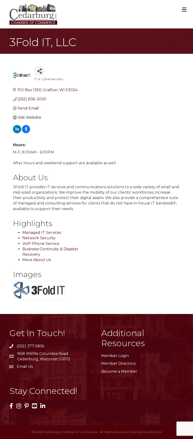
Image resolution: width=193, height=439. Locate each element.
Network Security (39, 238)
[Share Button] (39, 71)
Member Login (115, 355)
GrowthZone (152, 432)
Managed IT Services (41, 232)
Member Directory (118, 363)
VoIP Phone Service (40, 243)
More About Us (36, 260)
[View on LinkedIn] (17, 132)
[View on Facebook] (26, 132)
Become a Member (119, 371)
